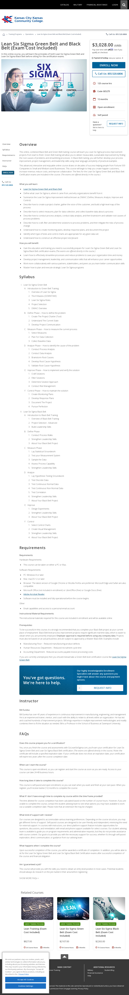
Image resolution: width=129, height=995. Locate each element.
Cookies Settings (25, 986)
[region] (25, 972)
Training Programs (15, 34)
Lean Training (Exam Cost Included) (35, 930)
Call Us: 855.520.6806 (116, 34)
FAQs (4, 166)
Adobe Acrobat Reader (34, 594)
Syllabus (6, 149)
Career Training (54, 970)
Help (89, 976)
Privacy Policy (83, 988)
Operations (29, 34)
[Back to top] (64, 966)
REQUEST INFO (116, 123)
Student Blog (109, 970)
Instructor (7, 160)
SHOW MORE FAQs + (29, 878)
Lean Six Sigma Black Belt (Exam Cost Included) (107, 932)
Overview (6, 144)
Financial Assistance (95, 973)
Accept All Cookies (26, 979)
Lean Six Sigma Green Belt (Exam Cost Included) (72, 932)
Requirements (8, 155)
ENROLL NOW (109, 65)
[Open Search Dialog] (123, 4)
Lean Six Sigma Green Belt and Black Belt (42, 189)
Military (90, 970)
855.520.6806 (7, 185)
